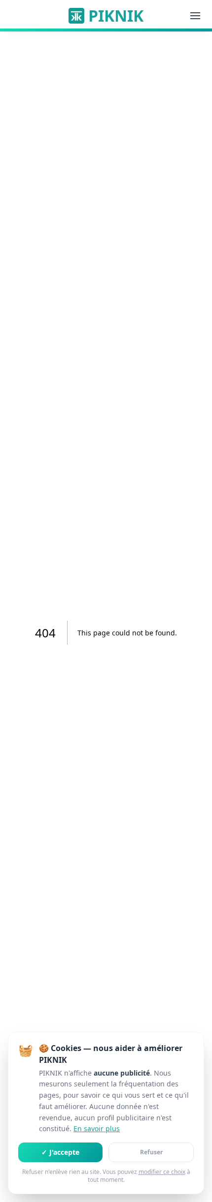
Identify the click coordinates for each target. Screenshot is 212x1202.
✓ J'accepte (60, 1152)
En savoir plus (96, 1128)
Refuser (151, 1152)
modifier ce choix (162, 1172)
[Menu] (195, 15)
